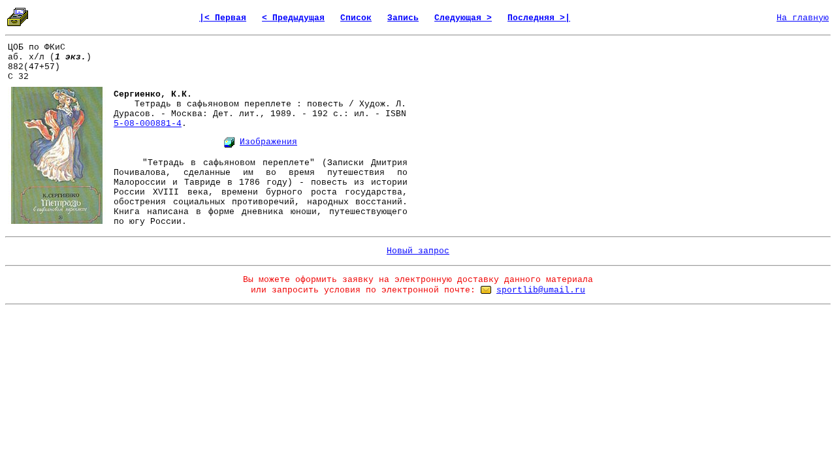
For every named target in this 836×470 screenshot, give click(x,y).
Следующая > (463, 18)
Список (356, 18)
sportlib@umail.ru (540, 290)
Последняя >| (538, 18)
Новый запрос (418, 251)
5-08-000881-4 (148, 124)
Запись (403, 18)
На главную (803, 18)
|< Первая (222, 18)
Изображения (268, 142)
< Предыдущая (293, 18)
